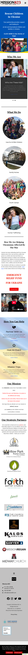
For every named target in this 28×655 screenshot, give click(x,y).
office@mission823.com (10, 592)
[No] (26, 650)
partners (21, 425)
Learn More (14, 94)
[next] (26, 79)
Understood (9, 652)
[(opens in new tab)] (14, 44)
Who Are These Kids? (15, 100)
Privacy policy (18, 652)
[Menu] (25, 3)
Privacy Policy (14, 614)
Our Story (12, 100)
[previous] (2, 79)
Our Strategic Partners (14, 419)
